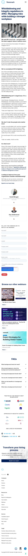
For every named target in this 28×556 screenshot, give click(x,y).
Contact (3, 487)
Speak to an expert (14, 460)
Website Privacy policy (6, 540)
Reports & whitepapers (6, 497)
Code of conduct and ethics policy (8, 538)
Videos (2, 504)
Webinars (3, 502)
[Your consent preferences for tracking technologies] (25, 553)
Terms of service (5, 535)
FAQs (2, 523)
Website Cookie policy (6, 543)
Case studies (4, 499)
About (2, 480)
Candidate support (5, 516)
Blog (2, 495)
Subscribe (3, 509)
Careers (3, 485)
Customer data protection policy (8, 530)
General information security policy (8, 533)
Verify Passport (4, 519)
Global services (4, 507)
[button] (25, 2)
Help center (4, 521)
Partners (3, 483)
